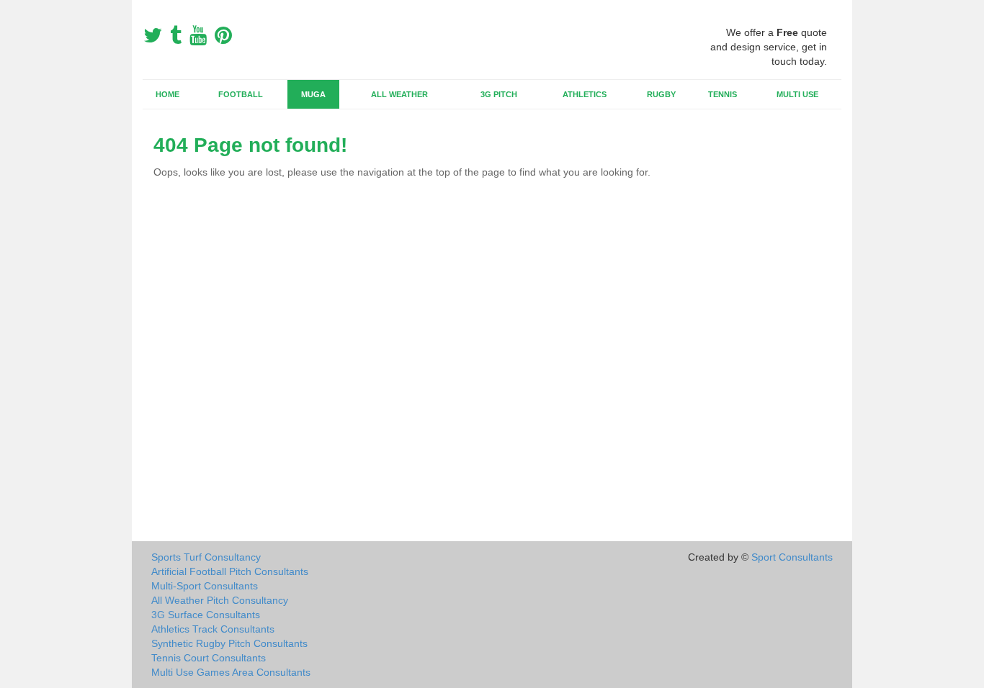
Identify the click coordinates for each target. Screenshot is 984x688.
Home (167, 94)
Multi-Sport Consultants (204, 586)
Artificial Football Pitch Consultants (229, 571)
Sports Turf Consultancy (206, 557)
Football (240, 94)
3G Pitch (498, 94)
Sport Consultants (792, 557)
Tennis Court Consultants (208, 658)
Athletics (585, 94)
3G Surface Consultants (205, 614)
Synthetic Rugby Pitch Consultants (229, 643)
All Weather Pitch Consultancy (219, 600)
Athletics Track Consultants (212, 629)
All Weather (399, 94)
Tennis (722, 94)
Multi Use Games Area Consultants (230, 672)
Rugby (661, 94)
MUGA (313, 94)
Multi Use (797, 94)
